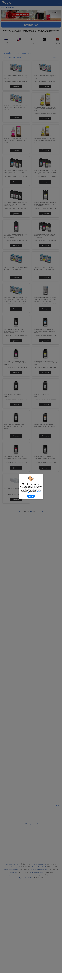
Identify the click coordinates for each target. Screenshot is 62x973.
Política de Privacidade (33, 492)
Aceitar (31, 496)
